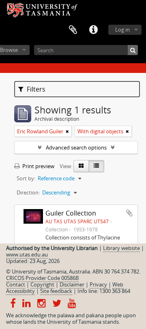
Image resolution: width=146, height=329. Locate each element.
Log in (122, 29)
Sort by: (26, 178)
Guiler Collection (70, 213)
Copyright (42, 284)
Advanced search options (76, 147)
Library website (121, 248)
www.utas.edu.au (27, 254)
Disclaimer (72, 284)
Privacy (98, 284)
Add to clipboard (129, 213)
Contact (15, 284)
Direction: (28, 192)
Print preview (37, 166)
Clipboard (73, 30)
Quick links (93, 30)
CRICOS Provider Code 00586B (42, 278)
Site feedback (56, 291)
